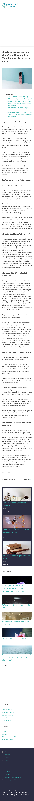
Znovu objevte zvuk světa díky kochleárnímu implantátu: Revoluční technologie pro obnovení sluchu (15, 588)
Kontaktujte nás (21, 473)
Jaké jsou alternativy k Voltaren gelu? (20, 112)
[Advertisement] (17, 26)
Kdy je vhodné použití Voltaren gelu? (20, 99)
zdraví (30, 479)
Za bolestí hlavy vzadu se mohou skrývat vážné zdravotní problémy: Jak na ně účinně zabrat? (16, 657)
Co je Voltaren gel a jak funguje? (18, 97)
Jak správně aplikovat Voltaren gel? (19, 101)
